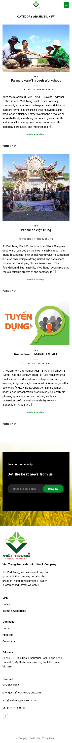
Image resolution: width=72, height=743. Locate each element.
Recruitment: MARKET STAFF (36, 354)
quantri (49, 90)
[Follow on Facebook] (5, 716)
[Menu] (66, 5)
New (36, 77)
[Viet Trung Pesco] (36, 5)
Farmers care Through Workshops (36, 80)
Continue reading (36, 134)
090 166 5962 (11, 684)
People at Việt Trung (36, 230)
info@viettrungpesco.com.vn (20, 700)
